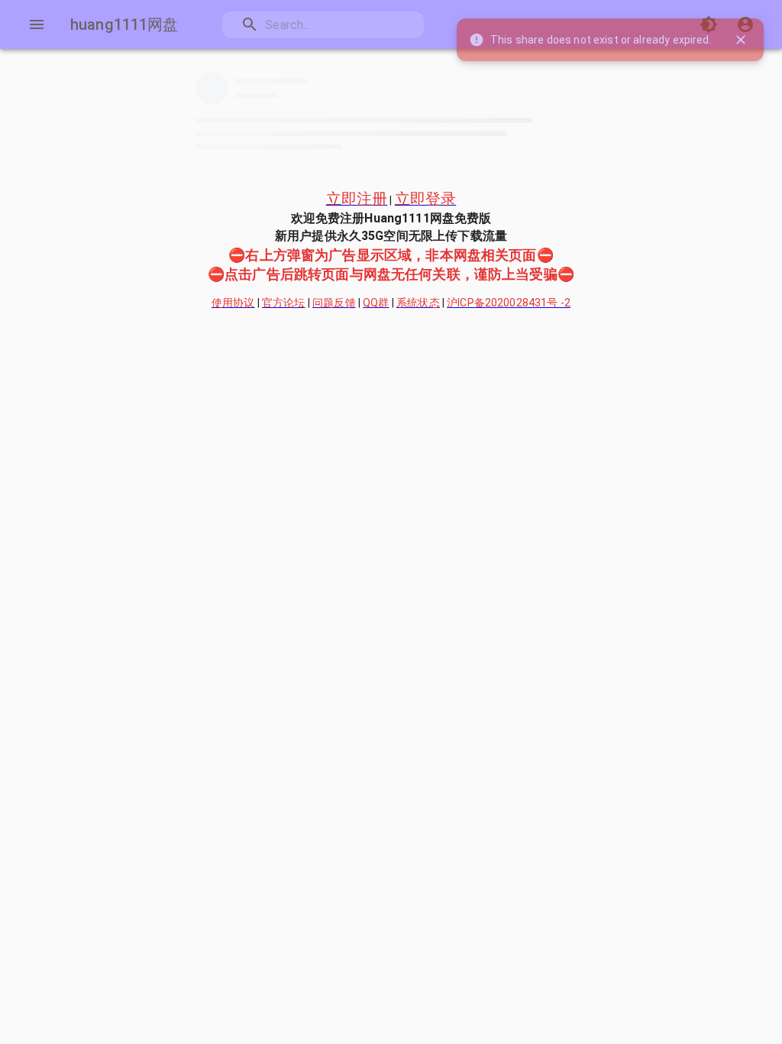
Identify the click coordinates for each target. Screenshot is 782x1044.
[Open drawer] (36, 24)
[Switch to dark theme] (708, 24)
